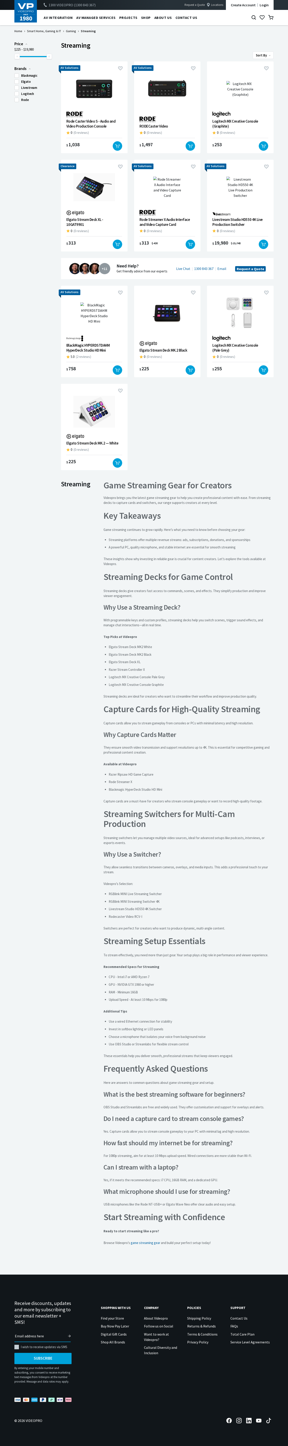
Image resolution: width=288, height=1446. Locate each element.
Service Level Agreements (250, 1342)
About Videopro (156, 1318)
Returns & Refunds (201, 1326)
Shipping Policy (199, 1318)
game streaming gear (145, 1243)
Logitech (27, 94)
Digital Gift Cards (114, 1334)
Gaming (71, 31)
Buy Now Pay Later (115, 1326)
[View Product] (94, 107)
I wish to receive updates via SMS (44, 1347)
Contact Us (239, 1318)
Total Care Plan (242, 1334)
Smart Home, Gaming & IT (44, 31)
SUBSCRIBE (43, 1358)
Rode (25, 100)
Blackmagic (29, 75)
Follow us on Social (158, 1326)
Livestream (29, 87)
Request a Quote (194, 5)
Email (221, 268)
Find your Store (112, 1318)
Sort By (262, 55)
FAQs (234, 1326)
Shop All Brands (113, 1342)
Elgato (26, 81)
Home (18, 31)
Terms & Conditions (202, 1334)
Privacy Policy (197, 1342)
